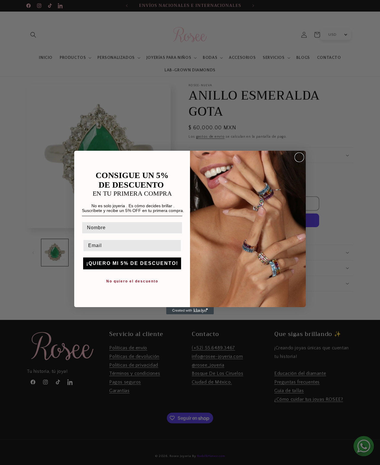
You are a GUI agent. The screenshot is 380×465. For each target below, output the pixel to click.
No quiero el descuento (132, 281)
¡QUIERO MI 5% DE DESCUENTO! (132, 263)
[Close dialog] (299, 157)
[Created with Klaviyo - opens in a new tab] (190, 310)
